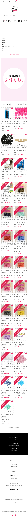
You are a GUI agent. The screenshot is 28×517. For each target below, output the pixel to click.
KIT (2, 35)
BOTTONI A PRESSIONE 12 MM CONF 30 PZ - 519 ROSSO (7, 246)
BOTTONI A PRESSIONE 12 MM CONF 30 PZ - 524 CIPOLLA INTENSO (7, 272)
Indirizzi (14, 471)
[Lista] (10, 104)
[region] (14, 64)
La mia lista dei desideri (14, 54)
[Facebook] (12, 515)
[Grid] (7, 104)
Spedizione (14, 481)
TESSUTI (3, 40)
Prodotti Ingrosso (14, 502)
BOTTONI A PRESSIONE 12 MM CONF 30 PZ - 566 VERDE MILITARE (7, 320)
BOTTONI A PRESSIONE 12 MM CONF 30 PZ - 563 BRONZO (20, 198)
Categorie (3, 2)
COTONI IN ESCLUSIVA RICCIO (8, 31)
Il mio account (14, 464)
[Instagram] (15, 515)
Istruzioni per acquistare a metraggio (14, 499)
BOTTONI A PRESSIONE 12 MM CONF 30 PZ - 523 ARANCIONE (20, 272)
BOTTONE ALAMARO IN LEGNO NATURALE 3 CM (20, 150)
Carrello (14, 469)
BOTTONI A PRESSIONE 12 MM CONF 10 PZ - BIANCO (7, 369)
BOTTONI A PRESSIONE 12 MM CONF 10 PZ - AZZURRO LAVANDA (7, 393)
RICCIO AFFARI (5, 29)
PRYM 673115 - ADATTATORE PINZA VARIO (6, 174)
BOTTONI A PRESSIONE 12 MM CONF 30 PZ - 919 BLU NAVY (7, 222)
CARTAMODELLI (5, 36)
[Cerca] (9, 2)
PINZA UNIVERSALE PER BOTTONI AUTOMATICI (6, 198)
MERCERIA (4, 48)
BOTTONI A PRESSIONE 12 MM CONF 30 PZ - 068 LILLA (7, 344)
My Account (22, 2)
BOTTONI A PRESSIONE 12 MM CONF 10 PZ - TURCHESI (20, 393)
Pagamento (14, 478)
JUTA (2, 50)
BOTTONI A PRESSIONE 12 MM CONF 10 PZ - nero (7, 150)
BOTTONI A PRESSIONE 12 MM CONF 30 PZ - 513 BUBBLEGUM (20, 296)
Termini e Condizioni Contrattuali (14, 485)
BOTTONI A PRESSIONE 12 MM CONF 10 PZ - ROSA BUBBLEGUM (20, 123)
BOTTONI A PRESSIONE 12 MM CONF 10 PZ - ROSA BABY (20, 369)
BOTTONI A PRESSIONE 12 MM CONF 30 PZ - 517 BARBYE (7, 296)
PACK (3, 44)
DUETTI (3, 38)
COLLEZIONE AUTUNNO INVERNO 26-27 (10, 27)
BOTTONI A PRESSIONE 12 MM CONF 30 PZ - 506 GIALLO (20, 320)
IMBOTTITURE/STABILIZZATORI (8, 46)
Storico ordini (14, 466)
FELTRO (3, 42)
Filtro (4, 104)
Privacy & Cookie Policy (14, 483)
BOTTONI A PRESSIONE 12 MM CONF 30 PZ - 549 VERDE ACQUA (20, 222)
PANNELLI (4, 33)
